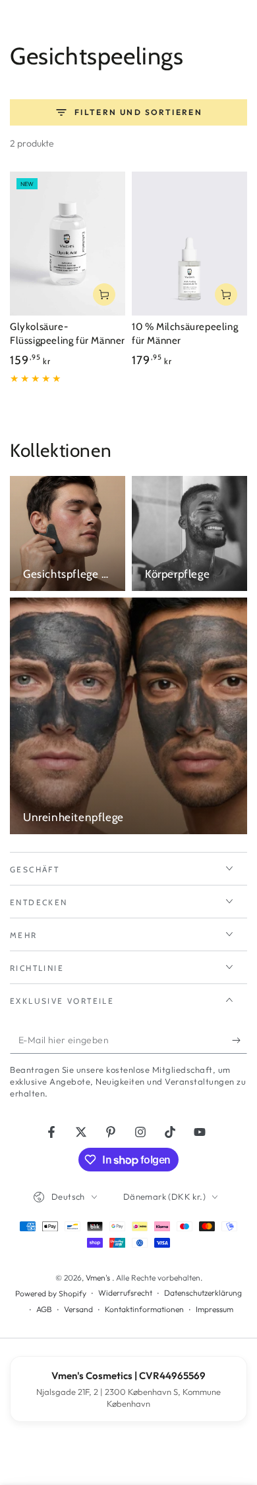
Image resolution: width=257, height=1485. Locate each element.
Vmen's (99, 1278)
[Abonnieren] (239, 1040)
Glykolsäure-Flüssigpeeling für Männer (67, 334)
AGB (44, 1309)
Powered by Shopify (50, 1293)
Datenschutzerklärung (203, 1293)
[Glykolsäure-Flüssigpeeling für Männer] (67, 244)
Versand (78, 1309)
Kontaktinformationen (144, 1309)
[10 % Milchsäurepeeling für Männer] (189, 244)
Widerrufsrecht (125, 1293)
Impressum (214, 1309)
